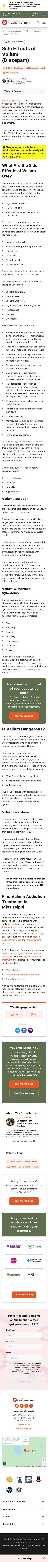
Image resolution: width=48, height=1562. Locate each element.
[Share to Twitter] (17, 1030)
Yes (16, 1014)
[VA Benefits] (34, 1274)
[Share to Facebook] (24, 1030)
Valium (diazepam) (11, 100)
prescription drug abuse (15, 31)
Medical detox (13, 970)
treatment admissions (12, 927)
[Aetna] (13, 1246)
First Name (10, 1330)
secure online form (15, 995)
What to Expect (12, 73)
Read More (34, 1137)
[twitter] (22, 1406)
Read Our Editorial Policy (22, 1141)
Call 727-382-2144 (24, 716)
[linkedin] (26, 1406)
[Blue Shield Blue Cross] (34, 1260)
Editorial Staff (20, 79)
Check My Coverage (24, 1294)
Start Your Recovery (24, 1093)
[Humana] (13, 1274)
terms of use (17, 1366)
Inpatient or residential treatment (22, 974)
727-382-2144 (34, 14)
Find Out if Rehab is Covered (11, 14)
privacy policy (31, 1366)
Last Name (10, 1341)
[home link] (3, 31)
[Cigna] (34, 1246)
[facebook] (17, 1406)
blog (31, 1406)
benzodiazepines (34, 31)
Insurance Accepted (37, 68)
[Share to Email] (30, 1030)
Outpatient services (15, 979)
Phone (8, 1352)
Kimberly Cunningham (23, 81)
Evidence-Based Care (14, 68)
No (35, 1014)
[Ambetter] (13, 1260)
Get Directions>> (24, 1428)
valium (6, 34)
